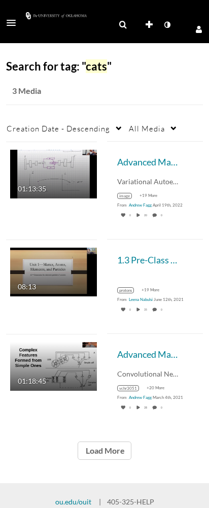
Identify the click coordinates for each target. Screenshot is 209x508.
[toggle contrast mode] (167, 25)
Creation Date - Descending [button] (58, 128)
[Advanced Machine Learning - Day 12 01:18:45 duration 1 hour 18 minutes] (53, 365)
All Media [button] (147, 128)
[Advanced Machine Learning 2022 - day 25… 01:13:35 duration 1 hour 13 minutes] (53, 172)
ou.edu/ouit (73, 501)
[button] (14, 23)
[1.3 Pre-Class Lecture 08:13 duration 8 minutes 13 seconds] (53, 270)
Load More (104, 450)
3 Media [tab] (26, 90)
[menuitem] (122, 25)
